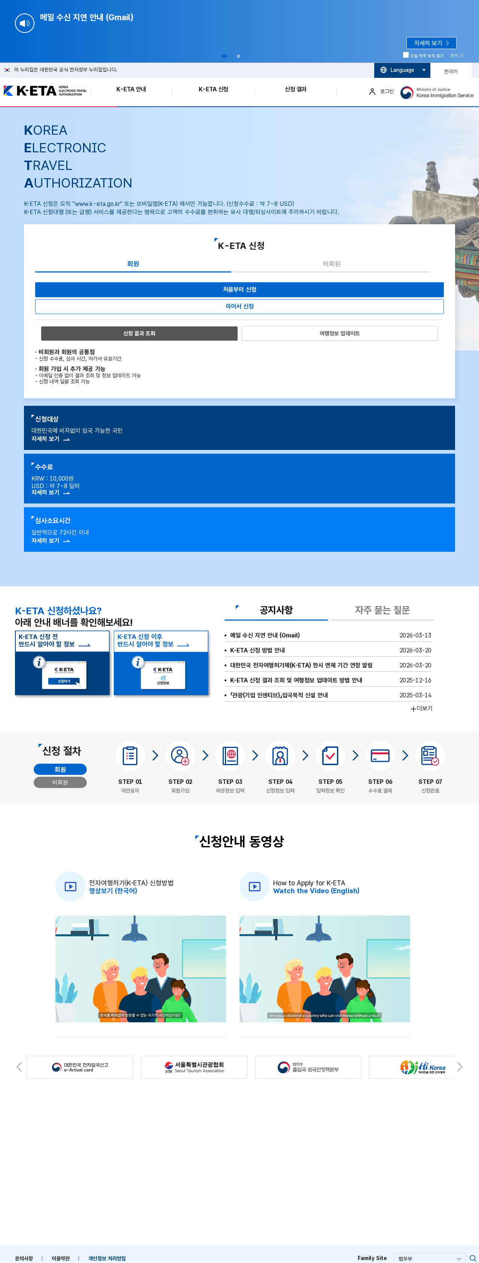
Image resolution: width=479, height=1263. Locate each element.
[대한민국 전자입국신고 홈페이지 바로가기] (80, 1067)
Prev (10, 213)
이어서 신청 (240, 306)
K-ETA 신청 (213, 89)
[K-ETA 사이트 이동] (41, 91)
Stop (238, 56)
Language (402, 70)
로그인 (387, 91)
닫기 (454, 55)
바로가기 (473, 1258)
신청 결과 (295, 89)
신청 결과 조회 (139, 333)
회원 (133, 264)
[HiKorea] (422, 1067)
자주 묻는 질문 (382, 610)
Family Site (372, 1258)
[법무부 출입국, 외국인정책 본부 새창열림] (437, 93)
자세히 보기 (45, 438)
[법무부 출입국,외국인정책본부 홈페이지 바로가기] (308, 1067)
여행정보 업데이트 (340, 333)
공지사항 (276, 610)
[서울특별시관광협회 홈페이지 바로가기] (194, 1067)
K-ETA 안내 (131, 89)
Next (468, 213)
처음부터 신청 (239, 289)
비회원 (332, 264)
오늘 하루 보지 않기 (427, 56)
